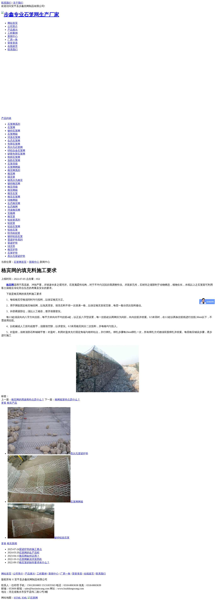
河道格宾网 (14, 210)
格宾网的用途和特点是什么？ (27, 399)
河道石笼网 (14, 137)
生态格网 (13, 206)
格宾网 (11, 173)
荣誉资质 (13, 43)
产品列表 (6, 118)
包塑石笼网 (14, 143)
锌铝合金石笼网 (16, 150)
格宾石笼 (13, 193)
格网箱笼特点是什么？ (67, 399)
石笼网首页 (20, 262)
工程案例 (13, 33)
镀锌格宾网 (14, 183)
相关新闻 (12, 543)
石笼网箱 (13, 134)
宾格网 (11, 213)
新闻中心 (13, 36)
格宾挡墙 (13, 186)
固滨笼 (11, 177)
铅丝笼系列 (14, 219)
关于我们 (18, 2)
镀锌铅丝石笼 (15, 236)
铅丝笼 (11, 223)
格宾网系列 (14, 170)
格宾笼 (11, 216)
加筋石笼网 (14, 160)
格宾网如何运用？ (29, 556)
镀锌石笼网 (14, 130)
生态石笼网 (14, 140)
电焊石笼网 (14, 157)
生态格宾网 (14, 203)
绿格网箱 (13, 200)
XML (24, 597)
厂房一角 (13, 39)
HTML (17, 597)
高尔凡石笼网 (15, 147)
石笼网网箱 (14, 167)
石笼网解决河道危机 (30, 559)
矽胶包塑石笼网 (16, 153)
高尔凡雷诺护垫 (16, 256)
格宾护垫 (13, 249)
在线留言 (13, 46)
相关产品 (12, 402)
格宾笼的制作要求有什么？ (34, 562)
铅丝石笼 (13, 229)
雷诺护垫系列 (15, 239)
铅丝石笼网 (14, 226)
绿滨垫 (11, 246)
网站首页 (13, 23)
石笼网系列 (14, 124)
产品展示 (13, 29)
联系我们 (6, 2)
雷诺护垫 (13, 243)
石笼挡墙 (13, 163)
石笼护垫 (13, 252)
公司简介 (13, 26)
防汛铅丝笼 (14, 233)
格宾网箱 (13, 190)
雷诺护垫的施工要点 (30, 549)
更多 (3, 402)
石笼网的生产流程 (29, 552)
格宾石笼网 (14, 196)
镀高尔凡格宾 (15, 180)
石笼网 (11, 127)
